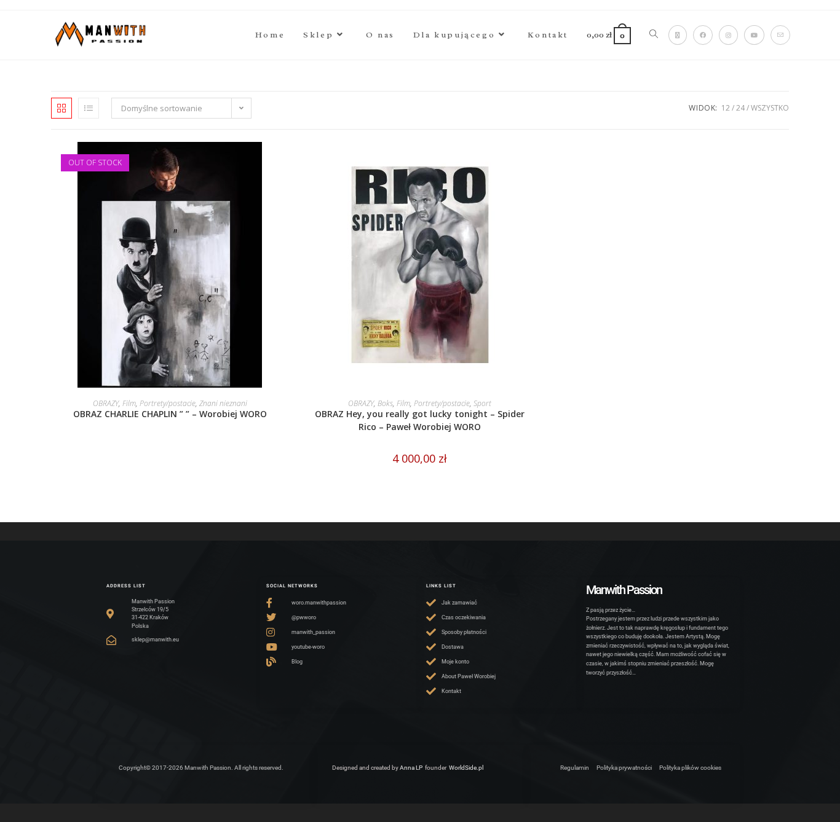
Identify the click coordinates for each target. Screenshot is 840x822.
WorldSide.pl (466, 767)
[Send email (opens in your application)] (780, 35)
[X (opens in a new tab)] (677, 35)
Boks (385, 403)
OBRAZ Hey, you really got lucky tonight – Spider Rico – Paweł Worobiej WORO (420, 420)
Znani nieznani (223, 403)
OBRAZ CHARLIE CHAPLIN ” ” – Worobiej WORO (170, 414)
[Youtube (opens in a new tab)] (754, 35)
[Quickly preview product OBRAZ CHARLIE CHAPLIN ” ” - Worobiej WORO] (284, 163)
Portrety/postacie (168, 403)
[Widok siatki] (61, 108)
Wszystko (770, 108)
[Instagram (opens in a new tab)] (728, 35)
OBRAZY (106, 403)
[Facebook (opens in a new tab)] (703, 35)
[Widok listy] (88, 108)
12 (725, 108)
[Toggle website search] (653, 35)
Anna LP (411, 767)
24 (740, 108)
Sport (482, 403)
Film (129, 403)
